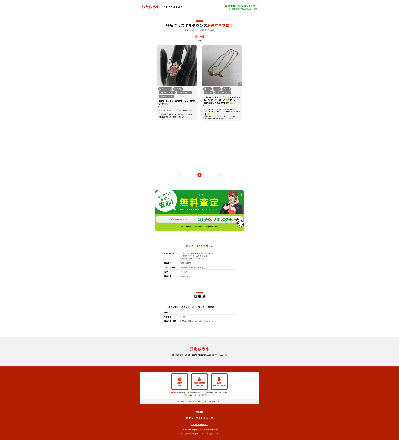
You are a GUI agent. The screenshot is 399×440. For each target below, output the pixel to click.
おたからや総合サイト (199, 424)
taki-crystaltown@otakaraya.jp (193, 267)
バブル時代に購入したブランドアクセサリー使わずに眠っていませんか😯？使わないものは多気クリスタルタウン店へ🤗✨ (222, 100)
